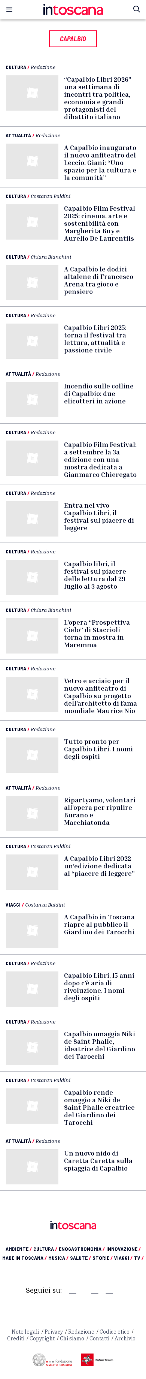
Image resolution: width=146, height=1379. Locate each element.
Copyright (42, 1339)
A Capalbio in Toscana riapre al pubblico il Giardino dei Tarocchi (99, 924)
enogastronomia (82, 1249)
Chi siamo (72, 1339)
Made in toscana (24, 1258)
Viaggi (13, 904)
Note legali (25, 1332)
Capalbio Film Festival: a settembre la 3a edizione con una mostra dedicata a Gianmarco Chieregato (100, 459)
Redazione (43, 67)
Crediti (15, 1339)
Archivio (125, 1339)
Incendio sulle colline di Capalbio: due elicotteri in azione (99, 393)
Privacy (54, 1332)
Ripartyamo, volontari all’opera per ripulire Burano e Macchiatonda (100, 811)
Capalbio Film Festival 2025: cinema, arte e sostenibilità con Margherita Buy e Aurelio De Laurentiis (99, 223)
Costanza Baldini (50, 196)
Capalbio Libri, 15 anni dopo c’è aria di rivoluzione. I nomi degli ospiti (99, 986)
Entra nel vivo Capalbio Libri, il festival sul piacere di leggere (99, 516)
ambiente (19, 1249)
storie (102, 1258)
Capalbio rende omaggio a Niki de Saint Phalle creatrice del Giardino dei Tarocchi (99, 1107)
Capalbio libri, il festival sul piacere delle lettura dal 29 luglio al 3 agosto (95, 574)
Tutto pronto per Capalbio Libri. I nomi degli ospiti (98, 748)
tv (139, 1258)
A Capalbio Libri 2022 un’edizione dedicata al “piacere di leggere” (99, 865)
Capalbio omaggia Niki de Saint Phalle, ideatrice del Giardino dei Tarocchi (99, 1045)
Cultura (16, 67)
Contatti (99, 1339)
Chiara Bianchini (51, 256)
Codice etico (115, 1332)
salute (80, 1258)
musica (58, 1258)
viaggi (123, 1258)
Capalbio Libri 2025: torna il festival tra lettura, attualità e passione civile (95, 338)
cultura (45, 1249)
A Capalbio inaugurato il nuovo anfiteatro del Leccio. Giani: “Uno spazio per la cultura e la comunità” (100, 162)
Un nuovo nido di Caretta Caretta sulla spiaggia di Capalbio (98, 1160)
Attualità (18, 135)
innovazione (123, 1249)
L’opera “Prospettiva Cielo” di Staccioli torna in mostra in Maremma (97, 633)
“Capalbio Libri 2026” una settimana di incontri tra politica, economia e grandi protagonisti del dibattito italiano (97, 98)
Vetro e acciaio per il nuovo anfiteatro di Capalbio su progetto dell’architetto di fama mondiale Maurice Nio (100, 695)
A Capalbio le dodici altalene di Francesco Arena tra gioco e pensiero (98, 280)
